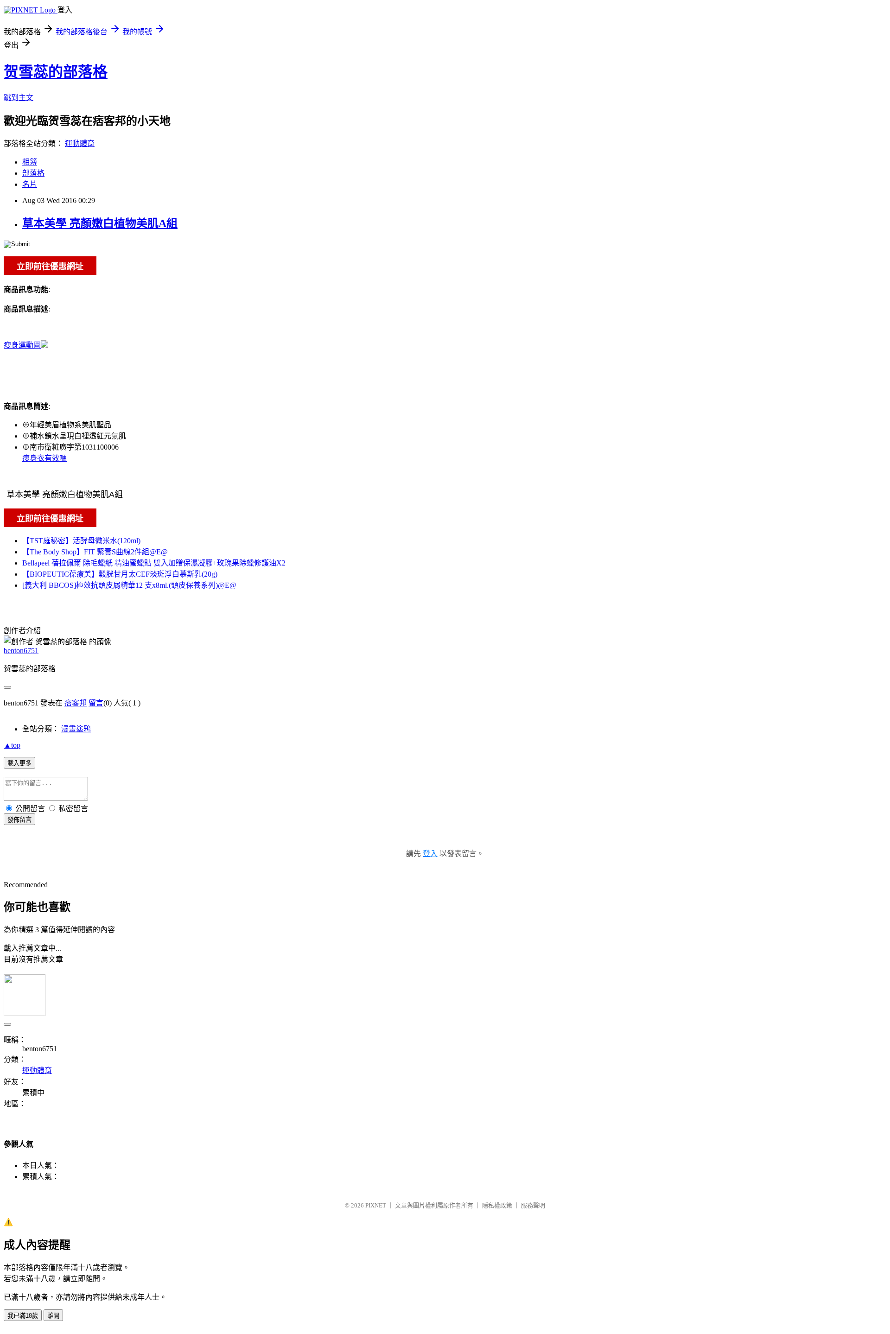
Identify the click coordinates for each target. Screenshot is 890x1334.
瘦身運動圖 (22, 345)
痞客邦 (75, 703)
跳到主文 (18, 98)
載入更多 (19, 763)
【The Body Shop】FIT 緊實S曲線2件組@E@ (95, 552)
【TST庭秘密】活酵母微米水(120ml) (81, 541)
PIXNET (375, 1205)
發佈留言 (19, 819)
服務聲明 (533, 1205)
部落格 (33, 173)
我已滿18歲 (22, 1315)
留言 (96, 703)
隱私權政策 (497, 1205)
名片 (29, 184)
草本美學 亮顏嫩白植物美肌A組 (100, 223)
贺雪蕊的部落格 (56, 72)
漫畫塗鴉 (76, 729)
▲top (12, 745)
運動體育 (80, 143)
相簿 (29, 162)
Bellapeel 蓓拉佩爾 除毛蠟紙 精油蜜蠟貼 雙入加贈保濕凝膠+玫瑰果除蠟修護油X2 (154, 563)
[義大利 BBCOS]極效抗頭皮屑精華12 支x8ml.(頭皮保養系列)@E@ (129, 585)
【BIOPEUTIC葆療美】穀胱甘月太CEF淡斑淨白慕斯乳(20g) (119, 574)
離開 (53, 1315)
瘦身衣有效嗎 (44, 458)
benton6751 (21, 650)
